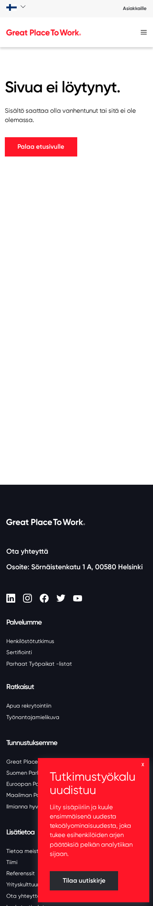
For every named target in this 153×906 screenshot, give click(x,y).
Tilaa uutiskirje (84, 880)
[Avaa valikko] (144, 32)
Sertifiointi (19, 652)
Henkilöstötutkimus (30, 641)
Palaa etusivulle (40, 147)
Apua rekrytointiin (28, 705)
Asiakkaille (135, 8)
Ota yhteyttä (27, 551)
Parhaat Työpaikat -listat (39, 663)
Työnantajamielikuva (32, 717)
